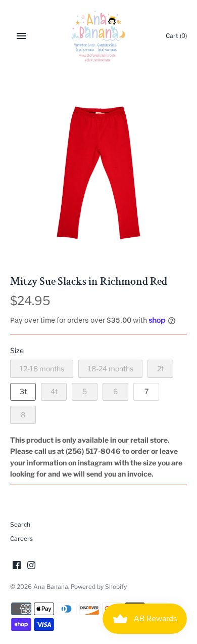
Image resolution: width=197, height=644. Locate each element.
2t (160, 368)
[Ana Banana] (98, 36)
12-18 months (42, 368)
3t (23, 391)
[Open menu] (21, 36)
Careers (21, 538)
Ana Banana (50, 586)
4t (54, 391)
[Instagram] (31, 566)
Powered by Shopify (99, 586)
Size (17, 350)
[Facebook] (17, 566)
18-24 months (110, 368)
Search (20, 524)
